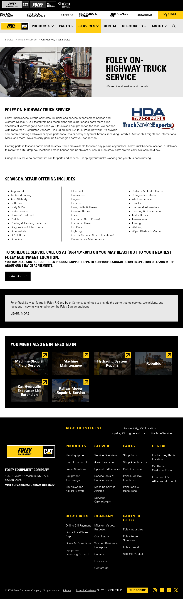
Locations (144, 15)
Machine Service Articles (104, 489)
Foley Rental (131, 547)
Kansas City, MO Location (139, 428)
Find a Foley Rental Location (164, 457)
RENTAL (159, 446)
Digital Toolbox (6, 15)
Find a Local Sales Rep (77, 534)
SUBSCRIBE (137, 590)
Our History (101, 536)
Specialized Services (107, 469)
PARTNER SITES (131, 518)
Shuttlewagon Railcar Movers (75, 489)
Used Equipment (76, 462)
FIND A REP (17, 276)
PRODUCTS (76, 446)
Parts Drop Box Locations (132, 478)
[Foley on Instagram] (155, 591)
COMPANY (103, 516)
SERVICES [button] (86, 26)
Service (9, 40)
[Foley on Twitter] (176, 591)
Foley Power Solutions (131, 538)
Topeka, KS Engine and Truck (129, 433)
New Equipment (76, 455)
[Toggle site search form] (174, 26)
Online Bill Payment (78, 525)
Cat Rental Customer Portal (162, 468)
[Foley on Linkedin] (169, 591)
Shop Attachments (135, 462)
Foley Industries (133, 529)
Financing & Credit (88, 15)
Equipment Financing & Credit (77, 552)
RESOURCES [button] (132, 26)
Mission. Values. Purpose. (104, 527)
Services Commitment (102, 500)
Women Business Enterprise (105, 545)
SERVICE (102, 446)
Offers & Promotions (36, 15)
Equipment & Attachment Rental (164, 479)
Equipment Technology (73, 478)
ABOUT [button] (158, 26)
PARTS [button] (64, 26)
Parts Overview (132, 469)
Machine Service (27, 40)
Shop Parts (130, 455)
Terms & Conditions (86, 591)
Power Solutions (76, 469)
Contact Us (170, 15)
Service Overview (105, 455)
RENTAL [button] (110, 26)
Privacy (67, 591)
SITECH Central (133, 554)
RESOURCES (77, 516)
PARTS (129, 446)
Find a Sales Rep (119, 15)
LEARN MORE (20, 313)
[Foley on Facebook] (162, 591)
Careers (67, 15)
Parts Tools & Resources (131, 489)
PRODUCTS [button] (41, 26)
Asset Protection (104, 462)
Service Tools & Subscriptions (104, 478)
